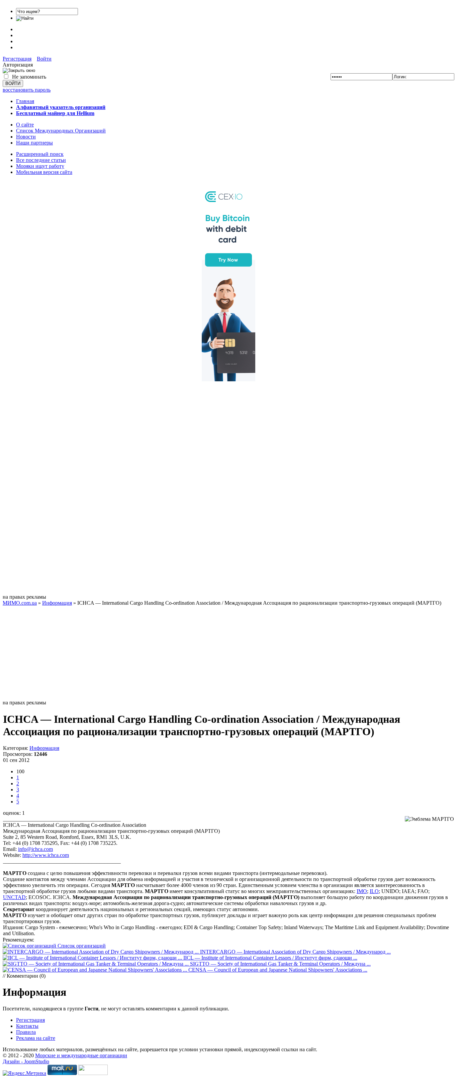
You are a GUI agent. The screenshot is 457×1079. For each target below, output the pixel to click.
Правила (26, 1032)
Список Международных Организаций (61, 130)
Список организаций (82, 946)
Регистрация (17, 59)
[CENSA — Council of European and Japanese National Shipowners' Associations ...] (95, 970)
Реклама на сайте (35, 1038)
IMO (362, 891)
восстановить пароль (27, 90)
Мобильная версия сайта (44, 172)
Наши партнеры (34, 142)
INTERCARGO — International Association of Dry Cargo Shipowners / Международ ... (295, 952)
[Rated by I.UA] (93, 1073)
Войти (44, 59)
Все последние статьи (41, 160)
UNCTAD (14, 897)
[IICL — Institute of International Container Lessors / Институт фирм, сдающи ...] (93, 958)
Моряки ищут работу (40, 166)
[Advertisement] (228, 493)
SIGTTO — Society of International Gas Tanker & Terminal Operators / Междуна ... (280, 964)
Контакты (27, 1026)
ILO (374, 891)
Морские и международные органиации (81, 1055)
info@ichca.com (35, 849)
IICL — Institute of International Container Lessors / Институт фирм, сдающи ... (270, 958)
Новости (26, 136)
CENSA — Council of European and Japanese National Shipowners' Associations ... (277, 970)
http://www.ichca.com (45, 855)
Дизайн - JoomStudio (26, 1061)
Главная (25, 101)
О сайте (25, 124)
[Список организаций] (30, 946)
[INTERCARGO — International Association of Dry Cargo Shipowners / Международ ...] (101, 952)
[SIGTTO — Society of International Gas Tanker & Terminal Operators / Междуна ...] (96, 964)
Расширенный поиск (40, 154)
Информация (44, 748)
